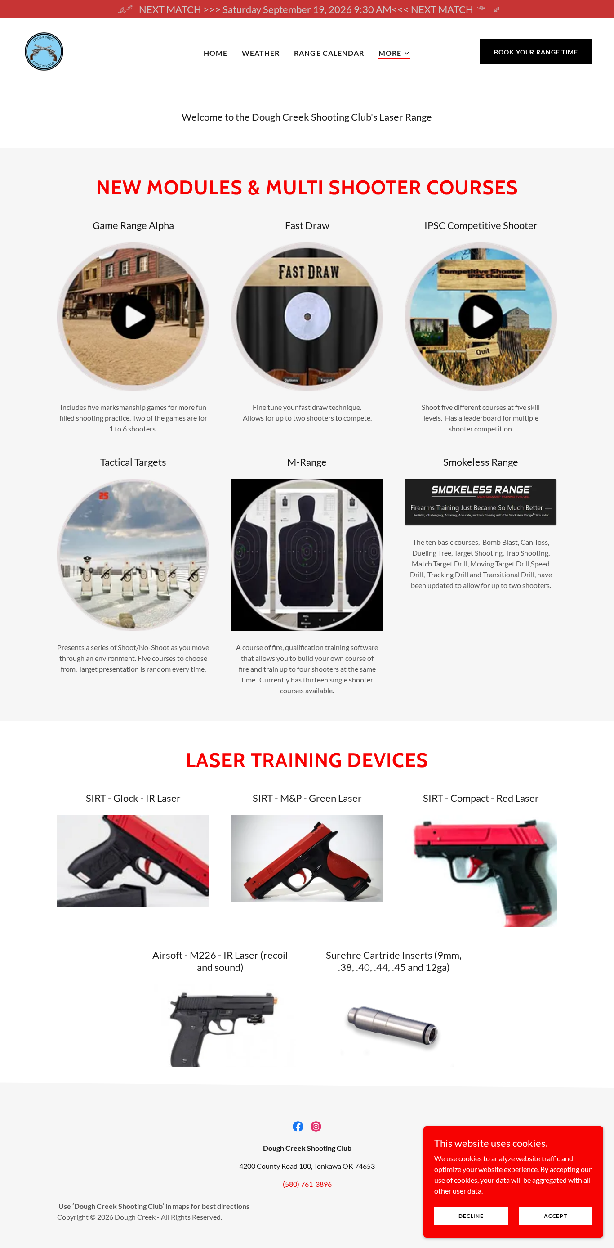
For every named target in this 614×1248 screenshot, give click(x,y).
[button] (394, 53)
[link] (44, 50)
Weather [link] (261, 53)
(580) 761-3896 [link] (307, 1184)
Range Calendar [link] (329, 53)
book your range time (536, 52)
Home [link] (215, 53)
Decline (470, 1215)
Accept (555, 1215)
